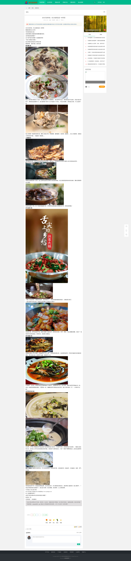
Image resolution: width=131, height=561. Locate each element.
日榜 (89, 34)
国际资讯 (72, 2)
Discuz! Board (26, 8)
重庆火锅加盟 (32, 491)
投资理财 (42, 2)
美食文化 (65, 2)
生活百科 (49, 2)
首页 (29, 8)
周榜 (101, 34)
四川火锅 (27, 491)
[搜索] (95, 2)
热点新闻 (80, 2)
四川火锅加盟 (38, 491)
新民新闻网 (33, 3)
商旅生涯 (57, 2)
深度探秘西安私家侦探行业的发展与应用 (96, 46)
